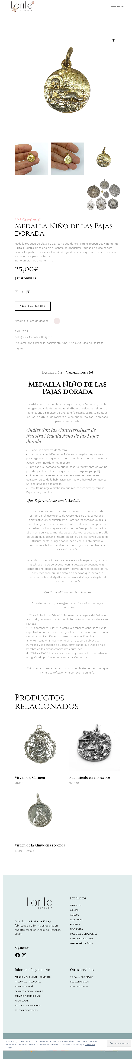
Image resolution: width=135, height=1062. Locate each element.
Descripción (52, 372)
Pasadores (76, 919)
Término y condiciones (28, 996)
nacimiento (54, 342)
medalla (40, 342)
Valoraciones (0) (79, 372)
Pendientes (76, 929)
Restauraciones (79, 982)
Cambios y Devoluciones (29, 991)
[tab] (51, 372)
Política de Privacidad (28, 1005)
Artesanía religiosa (82, 938)
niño (64, 342)
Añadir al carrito (33, 306)
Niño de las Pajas (92, 342)
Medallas (34, 337)
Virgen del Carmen (30, 777)
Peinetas (75, 924)
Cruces (74, 910)
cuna (31, 342)
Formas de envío (24, 986)
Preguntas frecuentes (28, 982)
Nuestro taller (79, 986)
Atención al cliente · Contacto (33, 977)
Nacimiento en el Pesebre (89, 777)
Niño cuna (75, 342)
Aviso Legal (21, 1001)
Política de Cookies (26, 1010)
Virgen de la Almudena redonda (40, 845)
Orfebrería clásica (81, 943)
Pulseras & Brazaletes (84, 934)
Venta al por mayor (81, 977)
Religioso (46, 337)
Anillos (74, 915)
